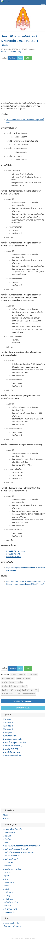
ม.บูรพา (6, 876)
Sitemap (11, 932)
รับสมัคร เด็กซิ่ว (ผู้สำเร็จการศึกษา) (14, 686)
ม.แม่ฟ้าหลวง (8, 892)
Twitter (5, 932)
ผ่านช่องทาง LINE (13, 554)
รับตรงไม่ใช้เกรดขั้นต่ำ (12, 756)
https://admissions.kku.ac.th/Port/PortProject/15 (25, 581)
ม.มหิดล (6, 886)
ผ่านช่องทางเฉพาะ (13, 557)
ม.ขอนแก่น (7, 836)
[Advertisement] (22, 82)
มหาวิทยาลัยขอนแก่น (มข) (11, 52)
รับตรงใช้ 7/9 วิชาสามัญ (12, 746)
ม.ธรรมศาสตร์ (8, 862)
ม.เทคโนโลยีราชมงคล (12, 856)
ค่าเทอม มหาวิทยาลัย (11, 923)
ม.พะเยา (6, 879)
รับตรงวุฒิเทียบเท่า (10, 736)
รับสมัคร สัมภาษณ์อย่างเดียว (12, 682)
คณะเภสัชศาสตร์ (8, 678)
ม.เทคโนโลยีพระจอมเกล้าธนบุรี (15, 849)
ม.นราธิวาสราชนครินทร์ (12, 869)
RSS (8, 932)
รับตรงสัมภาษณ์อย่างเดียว (13, 739)
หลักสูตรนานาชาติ (28, 694)
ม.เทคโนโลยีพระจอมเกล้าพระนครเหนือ (18, 852)
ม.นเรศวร (7, 872)
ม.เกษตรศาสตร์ (9, 833)
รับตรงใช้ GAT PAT (10, 749)
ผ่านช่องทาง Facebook (15, 551)
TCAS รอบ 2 (8, 722)
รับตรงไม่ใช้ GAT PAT (11, 752)
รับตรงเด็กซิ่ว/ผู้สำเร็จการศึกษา (15, 742)
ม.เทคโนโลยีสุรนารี (10, 859)
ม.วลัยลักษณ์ (8, 899)
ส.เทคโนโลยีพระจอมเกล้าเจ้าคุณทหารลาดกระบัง (22, 846)
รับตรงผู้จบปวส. (9, 732)
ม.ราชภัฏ (6, 896)
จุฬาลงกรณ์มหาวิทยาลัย (12, 829)
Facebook (2, 932)
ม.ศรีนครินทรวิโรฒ (10, 902)
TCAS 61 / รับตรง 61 (18, 675)
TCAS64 (6, 815)
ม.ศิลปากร (7, 906)
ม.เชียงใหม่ (7, 839)
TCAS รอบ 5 (8, 729)
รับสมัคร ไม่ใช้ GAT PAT (11, 694)
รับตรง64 (6, 818)
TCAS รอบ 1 (8, 719)
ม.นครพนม (7, 866)
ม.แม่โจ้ (6, 889)
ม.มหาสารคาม (8, 882)
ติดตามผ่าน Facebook (23, 701)
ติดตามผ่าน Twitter (23, 708)
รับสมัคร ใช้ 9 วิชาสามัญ (11, 690)
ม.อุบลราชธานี (9, 912)
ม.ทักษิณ (6, 842)
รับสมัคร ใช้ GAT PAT (30, 690)
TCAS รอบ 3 (32, 675)
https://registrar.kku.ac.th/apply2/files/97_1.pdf (25, 584)
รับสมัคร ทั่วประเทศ (23, 678)
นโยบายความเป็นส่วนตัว (12, 926)
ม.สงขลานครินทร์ (10, 909)
